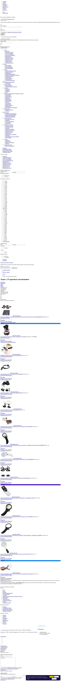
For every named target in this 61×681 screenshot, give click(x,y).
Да (5, 252)
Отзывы (4, 2)
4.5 (5, 222)
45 (5, 226)
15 (5, 194)
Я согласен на (12, 32)
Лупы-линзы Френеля (7, 160)
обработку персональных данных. (14, 32)
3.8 (5, 217)
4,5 (5, 221)
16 (5, 195)
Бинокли (4, 156)
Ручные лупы (5, 165)
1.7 (5, 184)
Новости (4, 7)
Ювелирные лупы (6, 168)
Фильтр (2, 286)
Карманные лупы (6, 157)
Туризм (4, 601)
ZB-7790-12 (2, 283)
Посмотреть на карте (33, 632)
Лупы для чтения (6, 158)
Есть (5, 247)
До (13, 172)
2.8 (5, 204)
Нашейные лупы (6, 164)
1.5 (5, 182)
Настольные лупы (6, 163)
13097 (1, 285)
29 (10, 157)
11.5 (5, 190)
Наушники (5, 598)
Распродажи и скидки (7, 150)
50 (5, 229)
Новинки (5, 148)
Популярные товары (7, 149)
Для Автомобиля (6, 594)
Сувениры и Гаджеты (7, 600)
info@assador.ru (41, 629)
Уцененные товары (7, 152)
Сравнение (9, 321)
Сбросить (5, 260)
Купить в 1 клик (3, 321)
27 (10, 168)
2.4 (5, 201)
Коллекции (5, 4)
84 (10, 163)
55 (5, 230)
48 (10, 158)
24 (5, 207)
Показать (5, 259)
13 (5, 192)
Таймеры (7, 90)
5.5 (5, 228)
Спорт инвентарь (6, 599)
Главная (4, 1)
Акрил (6, 256)
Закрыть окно (3, 41)
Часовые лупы (6, 167)
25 (5, 208)
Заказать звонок (11, 19)
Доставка (5, 5)
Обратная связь (3, 645)
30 (5, 219)
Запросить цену (11, 678)
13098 (1, 284)
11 (8, 161)
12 (5, 191)
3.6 (5, 215)
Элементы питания (7, 602)
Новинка (6, 175)
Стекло (6, 257)
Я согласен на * (12, 667)
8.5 (5, 238)
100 (5, 188)
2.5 (5, 202)
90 (5, 240)
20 (5, 205)
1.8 (5, 185)
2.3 (5, 200)
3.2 (5, 211)
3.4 (5, 213)
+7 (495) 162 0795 (4, 647)
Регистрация (5, 13)
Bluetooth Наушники (9, 129)
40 (5, 224)
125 (9, 165)
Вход (4, 12)
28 (5, 209)
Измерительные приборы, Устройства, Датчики (12, 596)
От (1, 172)
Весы (4, 591)
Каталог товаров (3, 47)
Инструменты (6, 597)
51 (10, 162)
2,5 (5, 197)
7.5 (5, 235)
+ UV (6, 176)
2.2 (5, 198)
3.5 (5, 214)
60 (5, 233)
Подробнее (2, 320)
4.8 (5, 223)
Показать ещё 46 (6, 241)
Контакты (5, 10)
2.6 (5, 203)
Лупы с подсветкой (7, 159)
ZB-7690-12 (2, 282)
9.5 (5, 239)
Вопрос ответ (5, 6)
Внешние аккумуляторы (8, 593)
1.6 (5, 183)
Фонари (4, 592)
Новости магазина (5, 266)
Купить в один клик (14, 668)
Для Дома (5, 595)
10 (5, 186)
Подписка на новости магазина (6, 262)
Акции (4, 3)
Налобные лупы (6, 162)
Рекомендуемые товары (7, 151)
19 (12, 160)
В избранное (3, 322)
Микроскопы (5, 161)
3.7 (5, 216)
